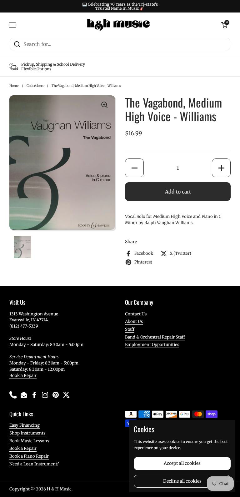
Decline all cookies (182, 481)
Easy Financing (24, 425)
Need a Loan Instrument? (34, 464)
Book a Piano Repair (29, 456)
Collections (35, 86)
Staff (129, 329)
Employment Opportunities (152, 344)
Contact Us (136, 314)
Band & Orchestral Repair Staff (155, 337)
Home (13, 86)
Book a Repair (23, 375)
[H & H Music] (118, 25)
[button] (134, 167)
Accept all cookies (182, 463)
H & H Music (59, 489)
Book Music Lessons (29, 441)
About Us (134, 321)
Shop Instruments (27, 433)
